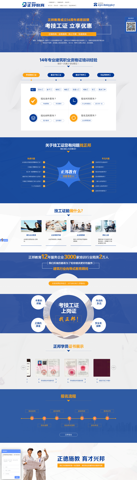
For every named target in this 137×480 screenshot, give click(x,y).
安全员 (56, 5)
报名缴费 (44, 425)
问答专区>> (68, 176)
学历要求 (58, 103)
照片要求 (46, 120)
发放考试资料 (69, 425)
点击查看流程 (86, 120)
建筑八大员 (63, 5)
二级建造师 (60, 2)
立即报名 (68, 435)
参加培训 (81, 411)
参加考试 (94, 425)
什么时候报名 (86, 103)
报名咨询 (32, 411)
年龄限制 (46, 103)
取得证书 (107, 411)
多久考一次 (99, 103)
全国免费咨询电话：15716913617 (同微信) (68, 283)
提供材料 (56, 411)
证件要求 (58, 120)
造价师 (67, 2)
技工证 (50, 5)
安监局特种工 (72, 5)
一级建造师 (51, 2)
